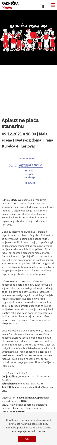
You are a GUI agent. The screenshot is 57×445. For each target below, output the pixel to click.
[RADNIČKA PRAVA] (28, 37)
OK (27, 438)
